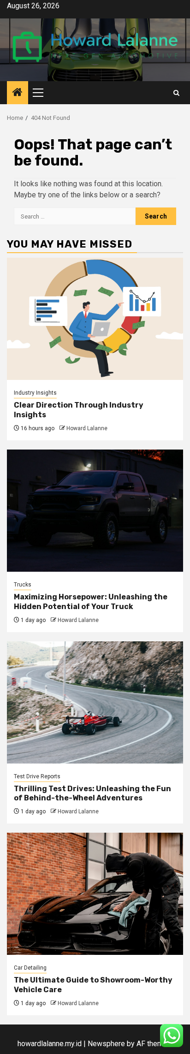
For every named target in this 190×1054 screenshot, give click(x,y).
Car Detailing (30, 968)
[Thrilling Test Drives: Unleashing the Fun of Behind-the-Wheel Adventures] (95, 702)
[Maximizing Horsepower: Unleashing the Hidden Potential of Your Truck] (95, 511)
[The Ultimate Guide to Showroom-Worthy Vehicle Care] (95, 894)
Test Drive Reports (37, 776)
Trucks (22, 584)
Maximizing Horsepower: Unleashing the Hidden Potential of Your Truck (90, 601)
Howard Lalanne (86, 428)
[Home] (17, 93)
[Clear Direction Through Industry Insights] (95, 319)
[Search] (176, 93)
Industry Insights (35, 393)
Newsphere (106, 1043)
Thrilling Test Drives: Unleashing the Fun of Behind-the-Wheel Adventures (92, 793)
